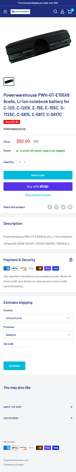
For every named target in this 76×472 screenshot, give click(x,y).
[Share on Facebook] (49, 207)
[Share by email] (70, 207)
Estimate (14, 365)
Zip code (8, 343)
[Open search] (55, 12)
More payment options (38, 194)
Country (8, 310)
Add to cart (38, 175)
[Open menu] (5, 11)
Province (9, 327)
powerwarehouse (15, 129)
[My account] (62, 12)
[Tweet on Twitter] (63, 207)
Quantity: (9, 162)
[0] (69, 11)
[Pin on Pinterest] (56, 207)
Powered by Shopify (14, 464)
